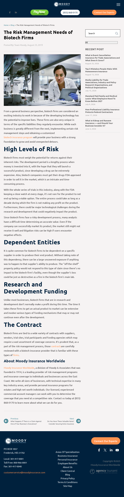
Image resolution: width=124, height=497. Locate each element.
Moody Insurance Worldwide (19, 367)
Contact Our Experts (104, 12)
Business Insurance (68, 455)
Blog (12, 25)
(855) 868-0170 (70, 12)
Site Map (67, 485)
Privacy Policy (68, 478)
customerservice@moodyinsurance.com (24, 472)
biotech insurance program (18, 137)
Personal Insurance (67, 459)
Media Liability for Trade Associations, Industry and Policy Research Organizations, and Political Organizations (100, 84)
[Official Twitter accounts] (105, 450)
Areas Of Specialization (68, 451)
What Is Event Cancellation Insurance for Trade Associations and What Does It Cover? (102, 58)
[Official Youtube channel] (117, 450)
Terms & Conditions (68, 482)
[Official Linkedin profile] (16, 12)
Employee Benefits (67, 463)
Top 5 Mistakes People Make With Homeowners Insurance (101, 70)
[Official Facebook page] (10, 12)
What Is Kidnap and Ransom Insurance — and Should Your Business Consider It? (99, 123)
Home (6, 25)
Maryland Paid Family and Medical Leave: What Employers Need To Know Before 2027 (101, 98)
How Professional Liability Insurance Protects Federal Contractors (102, 110)
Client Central (68, 470)
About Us (67, 467)
